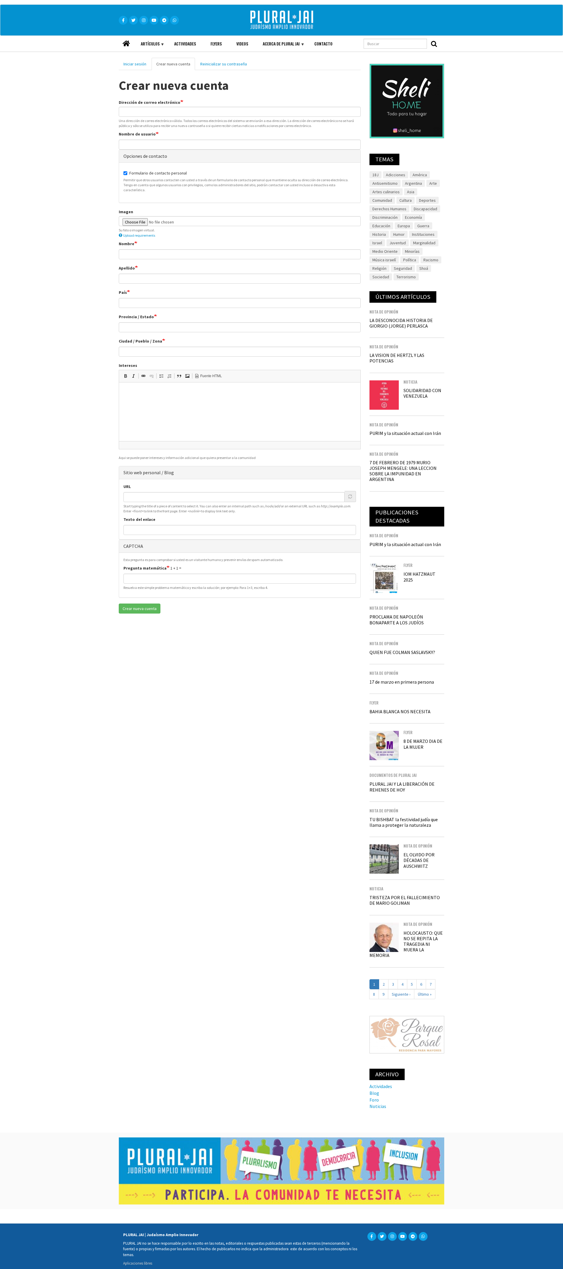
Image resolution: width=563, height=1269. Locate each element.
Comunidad (382, 200)
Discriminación (385, 217)
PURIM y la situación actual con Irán (405, 433)
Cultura (405, 200)
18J (375, 174)
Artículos (146, 46)
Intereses (128, 365)
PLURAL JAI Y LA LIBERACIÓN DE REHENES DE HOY (402, 786)
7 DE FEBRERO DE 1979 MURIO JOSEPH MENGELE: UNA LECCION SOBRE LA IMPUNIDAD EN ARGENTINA (403, 471)
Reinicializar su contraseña (223, 64)
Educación (381, 225)
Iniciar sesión (134, 64)
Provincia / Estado (136, 316)
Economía (413, 217)
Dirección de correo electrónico (149, 102)
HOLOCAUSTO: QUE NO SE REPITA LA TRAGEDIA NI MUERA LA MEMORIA (406, 944)
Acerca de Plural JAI (277, 46)
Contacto (323, 43)
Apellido (127, 268)
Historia (379, 234)
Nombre (126, 243)
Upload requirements (139, 235)
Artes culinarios (386, 191)
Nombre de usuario (137, 134)
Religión (379, 268)
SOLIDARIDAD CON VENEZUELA (422, 393)
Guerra (423, 225)
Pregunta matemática (145, 568)
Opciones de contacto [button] (145, 156)
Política (409, 259)
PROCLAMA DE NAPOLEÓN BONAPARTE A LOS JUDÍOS (396, 619)
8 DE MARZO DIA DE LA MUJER (422, 744)
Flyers (216, 43)
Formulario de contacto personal (158, 173)
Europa (404, 225)
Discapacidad (425, 208)
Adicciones (395, 174)
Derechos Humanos (389, 208)
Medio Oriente (385, 251)
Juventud (397, 242)
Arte (433, 183)
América (420, 174)
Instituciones (423, 234)
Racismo (430, 259)
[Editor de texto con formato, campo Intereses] (239, 411)
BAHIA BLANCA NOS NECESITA (399, 711)
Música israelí (384, 259)
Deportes (427, 200)
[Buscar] (434, 44)
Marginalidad (424, 242)
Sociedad (380, 276)
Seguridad (403, 268)
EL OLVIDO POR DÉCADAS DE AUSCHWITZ (419, 860)
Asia (410, 191)
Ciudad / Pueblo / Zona (140, 341)
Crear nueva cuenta (175, 65)
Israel (377, 242)
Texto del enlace (139, 519)
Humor (399, 234)
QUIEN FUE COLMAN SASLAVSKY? (402, 652)
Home (126, 42)
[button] (125, 376)
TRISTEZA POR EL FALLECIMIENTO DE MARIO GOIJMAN (404, 900)
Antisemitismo (385, 183)
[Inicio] (290, 20)
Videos (242, 43)
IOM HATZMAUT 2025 (419, 576)
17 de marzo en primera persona (401, 682)
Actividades (185, 43)
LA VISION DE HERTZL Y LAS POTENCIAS (396, 358)
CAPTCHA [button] (133, 546)
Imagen (126, 211)
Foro (374, 1100)
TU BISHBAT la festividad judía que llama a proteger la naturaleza (403, 822)
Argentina (413, 183)
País (123, 292)
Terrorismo (406, 276)
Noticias (377, 1106)
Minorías (412, 251)
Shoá (423, 268)
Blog (374, 1093)
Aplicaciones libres (137, 1263)
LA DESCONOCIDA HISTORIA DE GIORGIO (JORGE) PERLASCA (401, 323)
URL (127, 486)
